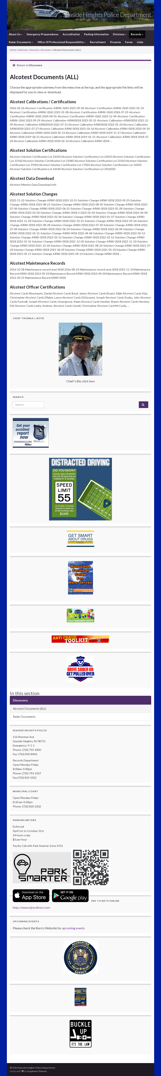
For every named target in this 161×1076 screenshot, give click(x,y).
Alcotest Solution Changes (33, 194)
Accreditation (71, 34)
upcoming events (73, 928)
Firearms (115, 42)
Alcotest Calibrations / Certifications (43, 101)
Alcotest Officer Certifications (37, 287)
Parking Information (96, 34)
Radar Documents (20, 42)
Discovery (46, 49)
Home (13, 49)
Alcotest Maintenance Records (37, 263)
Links (140, 42)
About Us (15, 34)
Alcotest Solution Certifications (38, 150)
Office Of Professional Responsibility (60, 42)
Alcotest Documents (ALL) (29, 708)
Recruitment (98, 42)
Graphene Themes (37, 1071)
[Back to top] (152, 1067)
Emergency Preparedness (43, 34)
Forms (129, 42)
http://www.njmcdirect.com (31, 907)
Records (136, 34)
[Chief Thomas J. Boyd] (80, 349)
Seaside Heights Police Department (107, 14)
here (92, 381)
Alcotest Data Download (32, 178)
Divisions (119, 34)
